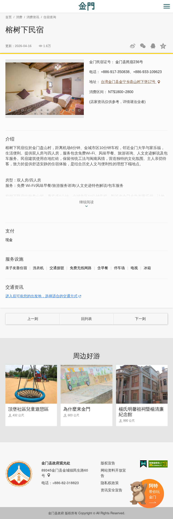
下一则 (140, 319)
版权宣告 (108, 462)
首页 (8, 17)
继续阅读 (86, 202)
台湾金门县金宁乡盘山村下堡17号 (128, 82)
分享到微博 (132, 45)
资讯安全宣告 (111, 489)
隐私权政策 (110, 482)
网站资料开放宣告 (113, 473)
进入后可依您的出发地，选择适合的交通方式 (41, 296)
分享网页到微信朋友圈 (142, 45)
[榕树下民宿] (44, 88)
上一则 (32, 319)
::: (1, 2)
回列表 (86, 319)
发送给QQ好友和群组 (152, 45)
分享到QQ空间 (163, 45)
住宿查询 (49, 17)
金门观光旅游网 (86, 6)
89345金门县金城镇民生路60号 (64, 473)
